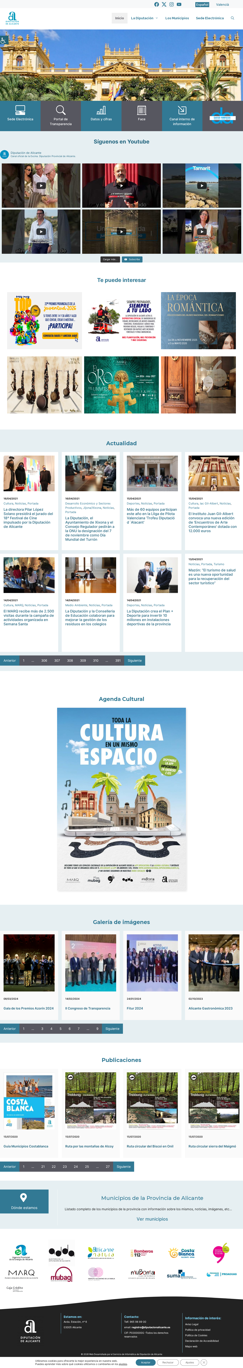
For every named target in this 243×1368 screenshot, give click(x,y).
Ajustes (190, 1362)
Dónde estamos (24, 1208)
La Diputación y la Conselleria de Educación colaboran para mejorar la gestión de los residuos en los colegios (90, 617)
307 (57, 660)
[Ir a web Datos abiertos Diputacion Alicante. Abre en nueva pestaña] (222, 116)
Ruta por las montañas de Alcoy (89, 1146)
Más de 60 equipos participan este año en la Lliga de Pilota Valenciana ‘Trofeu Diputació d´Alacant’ (152, 515)
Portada (33, 503)
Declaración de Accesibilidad (202, 1340)
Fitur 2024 (135, 1008)
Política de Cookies (196, 1335)
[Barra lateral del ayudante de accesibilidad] (4, 40)
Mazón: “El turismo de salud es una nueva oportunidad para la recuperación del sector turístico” (212, 576)
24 (76, 1166)
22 (54, 1166)
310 (95, 660)
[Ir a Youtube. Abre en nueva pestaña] (179, 4)
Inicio (119, 18)
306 (44, 660)
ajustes (123, 1364)
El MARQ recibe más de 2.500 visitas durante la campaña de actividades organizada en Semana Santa (29, 617)
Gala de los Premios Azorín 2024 (29, 1008)
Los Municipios (177, 18)
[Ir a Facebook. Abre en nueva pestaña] (156, 4)
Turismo (219, 564)
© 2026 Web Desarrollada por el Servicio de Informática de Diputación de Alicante (121, 1354)
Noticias (20, 503)
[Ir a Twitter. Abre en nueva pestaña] (164, 4)
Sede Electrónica (210, 18)
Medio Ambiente (76, 605)
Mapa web (191, 1346)
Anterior (10, 660)
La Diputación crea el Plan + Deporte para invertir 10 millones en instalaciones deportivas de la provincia (150, 617)
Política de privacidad (197, 1329)
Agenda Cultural (121, 699)
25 (87, 1166)
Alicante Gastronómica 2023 (211, 1008)
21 (43, 1166)
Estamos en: (73, 1317)
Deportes (133, 503)
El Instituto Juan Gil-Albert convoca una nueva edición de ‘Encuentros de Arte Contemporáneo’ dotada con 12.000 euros (213, 522)
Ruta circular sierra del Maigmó (212, 1146)
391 (118, 660)
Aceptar (145, 1362)
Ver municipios (152, 1219)
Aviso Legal (191, 1324)
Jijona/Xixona (92, 507)
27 (108, 1166)
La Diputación (142, 18)
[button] (232, 18)
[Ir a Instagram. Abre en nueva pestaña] (171, 4)
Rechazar (167, 1362)
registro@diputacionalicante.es (151, 1327)
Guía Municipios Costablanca (26, 1146)
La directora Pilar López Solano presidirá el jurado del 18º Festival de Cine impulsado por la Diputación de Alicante (28, 518)
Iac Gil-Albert (209, 503)
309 (83, 660)
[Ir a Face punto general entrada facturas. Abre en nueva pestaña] (142, 116)
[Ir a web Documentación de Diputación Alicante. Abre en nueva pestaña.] (101, 116)
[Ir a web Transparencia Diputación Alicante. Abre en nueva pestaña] (61, 116)
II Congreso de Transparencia (87, 1008)
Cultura (8, 503)
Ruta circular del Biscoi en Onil (150, 1146)
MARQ (19, 605)
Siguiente (135, 660)
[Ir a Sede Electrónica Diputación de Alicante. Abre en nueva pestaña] (20, 116)
